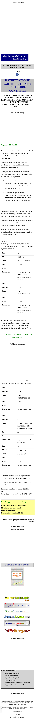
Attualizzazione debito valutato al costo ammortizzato (17, 682)
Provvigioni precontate (10, 680)
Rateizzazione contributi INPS (12, 513)
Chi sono (17, 714)
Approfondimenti (9, 65)
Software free (19, 67)
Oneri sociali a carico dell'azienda (13, 505)
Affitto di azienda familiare (11, 675)
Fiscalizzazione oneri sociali (11, 508)
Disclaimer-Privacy (17, 711)
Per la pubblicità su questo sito (17, 717)
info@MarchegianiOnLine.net (20, 716)
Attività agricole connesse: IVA (12, 673)
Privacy (1, 710)
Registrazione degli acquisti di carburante (15, 678)
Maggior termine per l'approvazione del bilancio (16, 685)
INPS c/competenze (8, 510)
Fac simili (21, 65)
